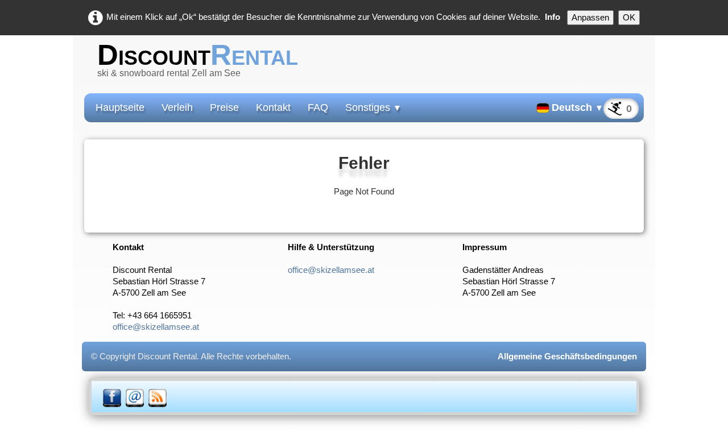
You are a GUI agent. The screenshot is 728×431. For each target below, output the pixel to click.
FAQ (318, 107)
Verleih (177, 107)
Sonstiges (373, 107)
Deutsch (577, 107)
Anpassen (590, 17)
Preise (224, 107)
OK (629, 17)
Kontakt (273, 107)
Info (552, 17)
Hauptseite (120, 107)
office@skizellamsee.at (156, 326)
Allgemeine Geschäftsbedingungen (567, 356)
